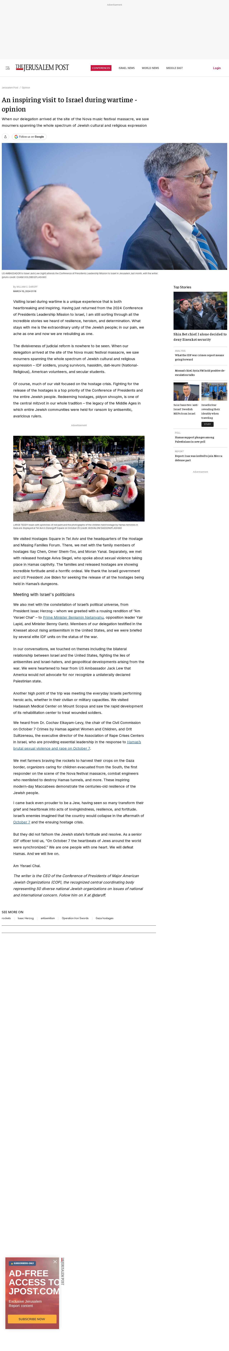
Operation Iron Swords (75, 918)
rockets (6, 918)
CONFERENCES (101, 68)
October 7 (21, 822)
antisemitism (48, 918)
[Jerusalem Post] (40, 68)
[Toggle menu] (7, 68)
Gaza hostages (104, 918)
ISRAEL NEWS (127, 68)
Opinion (26, 87)
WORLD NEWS (150, 68)
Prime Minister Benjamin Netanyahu (73, 617)
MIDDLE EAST (174, 68)
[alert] (32, 1310)
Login (217, 68)
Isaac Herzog (26, 918)
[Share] (5, 136)
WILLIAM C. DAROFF (27, 286)
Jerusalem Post (10, 87)
